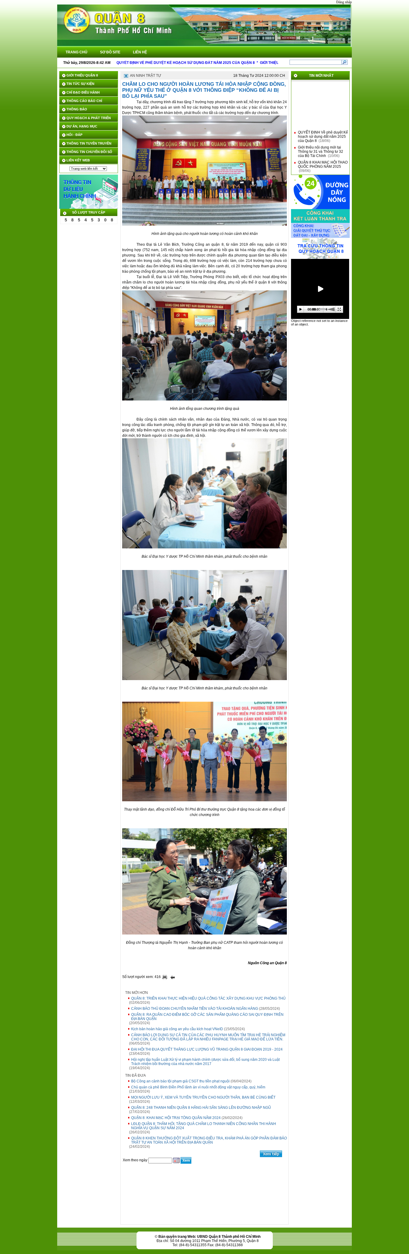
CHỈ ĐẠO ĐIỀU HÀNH (83, 92)
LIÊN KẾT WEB (78, 160)
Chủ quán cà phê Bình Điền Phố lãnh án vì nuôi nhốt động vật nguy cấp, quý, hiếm (198, 1087)
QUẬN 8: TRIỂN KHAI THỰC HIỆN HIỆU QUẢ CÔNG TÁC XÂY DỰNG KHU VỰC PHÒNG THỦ (208, 998)
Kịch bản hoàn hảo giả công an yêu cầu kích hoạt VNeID (177, 1029)
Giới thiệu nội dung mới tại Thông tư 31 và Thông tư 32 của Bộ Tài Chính (320, 145)
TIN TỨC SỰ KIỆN (80, 84)
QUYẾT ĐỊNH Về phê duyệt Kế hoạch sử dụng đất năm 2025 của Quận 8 (323, 130)
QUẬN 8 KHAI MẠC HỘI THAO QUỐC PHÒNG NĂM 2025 (323, 158)
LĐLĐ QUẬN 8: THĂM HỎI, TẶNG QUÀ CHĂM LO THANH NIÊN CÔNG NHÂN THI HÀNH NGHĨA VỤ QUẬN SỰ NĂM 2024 (203, 1126)
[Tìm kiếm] (344, 62)
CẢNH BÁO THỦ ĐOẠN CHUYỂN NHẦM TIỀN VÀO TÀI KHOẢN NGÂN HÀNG (194, 1008)
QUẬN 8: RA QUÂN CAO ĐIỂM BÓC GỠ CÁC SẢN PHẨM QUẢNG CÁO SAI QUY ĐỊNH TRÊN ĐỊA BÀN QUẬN (207, 1016)
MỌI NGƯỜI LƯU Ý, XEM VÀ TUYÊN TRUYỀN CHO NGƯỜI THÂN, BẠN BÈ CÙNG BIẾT (203, 1097)
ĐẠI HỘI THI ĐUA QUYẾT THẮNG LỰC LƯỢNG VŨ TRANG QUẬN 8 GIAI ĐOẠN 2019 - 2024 (207, 1049)
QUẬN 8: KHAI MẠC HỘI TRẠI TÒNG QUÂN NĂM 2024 (176, 1118)
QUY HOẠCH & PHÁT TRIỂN (88, 118)
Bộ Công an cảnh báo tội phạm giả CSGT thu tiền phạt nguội (180, 1081)
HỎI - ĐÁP (74, 134)
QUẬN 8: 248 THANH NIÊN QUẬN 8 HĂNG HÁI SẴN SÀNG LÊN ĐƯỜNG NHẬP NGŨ (201, 1108)
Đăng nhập (344, 2)
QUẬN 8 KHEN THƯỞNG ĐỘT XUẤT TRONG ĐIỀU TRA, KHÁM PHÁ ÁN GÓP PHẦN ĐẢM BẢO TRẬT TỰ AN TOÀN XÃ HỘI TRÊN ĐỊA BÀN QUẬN (209, 1140)
